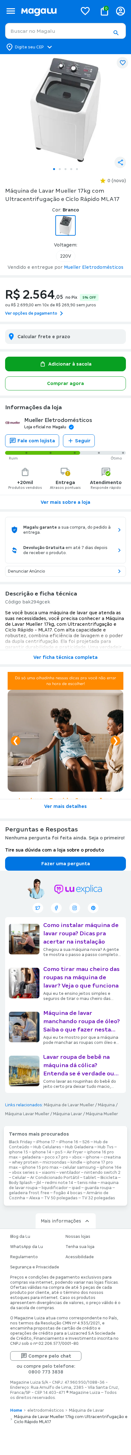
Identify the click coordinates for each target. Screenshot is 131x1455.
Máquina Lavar (67, 1114)
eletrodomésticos (45, 1410)
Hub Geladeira (79, 1147)
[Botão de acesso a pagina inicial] (46, 11)
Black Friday (20, 1142)
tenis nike (87, 1182)
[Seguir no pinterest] (93, 908)
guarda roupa (98, 1188)
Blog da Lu (20, 1236)
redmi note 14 (59, 1182)
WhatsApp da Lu (26, 1247)
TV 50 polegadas (61, 1198)
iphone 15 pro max (40, 1167)
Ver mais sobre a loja (65, 502)
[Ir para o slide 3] (65, 169)
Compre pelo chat (49, 1356)
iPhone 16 (68, 1142)
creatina (112, 1157)
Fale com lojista (36, 440)
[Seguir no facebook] (56, 908)
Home (16, 1410)
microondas (54, 1162)
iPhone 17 (45, 1142)
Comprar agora (65, 383)
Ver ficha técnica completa (65, 657)
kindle (76, 1162)
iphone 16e (110, 1167)
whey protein (25, 1162)
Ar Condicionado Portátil (54, 1177)
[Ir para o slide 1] (54, 169)
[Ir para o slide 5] (77, 169)
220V (65, 256)
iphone (93, 1157)
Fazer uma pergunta (65, 863)
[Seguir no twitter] (37, 908)
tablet (89, 1177)
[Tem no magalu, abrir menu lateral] (10, 11)
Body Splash (20, 1182)
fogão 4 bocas (67, 1193)
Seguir (83, 440)
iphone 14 (41, 1152)
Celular (19, 1177)
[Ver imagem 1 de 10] (65, 109)
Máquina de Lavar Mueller (69, 1105)
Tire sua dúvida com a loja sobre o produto (54, 849)
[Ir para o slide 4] (71, 169)
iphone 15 (18, 1152)
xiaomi (48, 1172)
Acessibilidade (80, 1257)
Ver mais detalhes (65, 806)
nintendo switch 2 (102, 1172)
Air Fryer (75, 1152)
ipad (76, 1188)
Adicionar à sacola (70, 364)
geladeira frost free (29, 1193)
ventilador (69, 1172)
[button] (116, 33)
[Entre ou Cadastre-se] (120, 11)
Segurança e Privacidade (34, 1267)
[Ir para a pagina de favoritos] (85, 11)
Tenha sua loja (80, 1247)
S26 (86, 1142)
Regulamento (24, 1257)
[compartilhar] (120, 162)
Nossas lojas (78, 1236)
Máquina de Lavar (86, 1410)
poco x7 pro (56, 1157)
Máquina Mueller (102, 1114)
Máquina (106, 1105)
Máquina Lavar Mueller (27, 1114)
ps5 (59, 1152)
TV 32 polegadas (98, 1198)
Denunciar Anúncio (26, 571)
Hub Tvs (106, 1147)
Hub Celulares (47, 1147)
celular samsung (79, 1167)
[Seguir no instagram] (74, 908)
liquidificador (55, 1188)
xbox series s (25, 1172)
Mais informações (61, 1220)
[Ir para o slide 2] (60, 169)
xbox (77, 1157)
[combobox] (65, 31)
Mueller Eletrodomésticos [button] (93, 267)
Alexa (34, 1198)
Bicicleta (108, 1177)
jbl (39, 1182)
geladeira (31, 1157)
